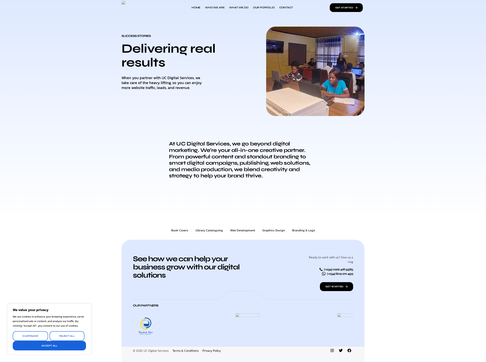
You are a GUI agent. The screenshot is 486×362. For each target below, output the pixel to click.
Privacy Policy (211, 350)
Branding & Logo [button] (303, 230)
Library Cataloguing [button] (209, 230)
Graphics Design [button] (273, 230)
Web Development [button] (242, 230)
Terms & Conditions (185, 350)
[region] (49, 329)
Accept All (49, 345)
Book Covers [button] (179, 230)
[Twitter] (341, 350)
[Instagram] (332, 350)
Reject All (67, 336)
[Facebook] (349, 350)
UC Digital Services (156, 350)
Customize (30, 336)
